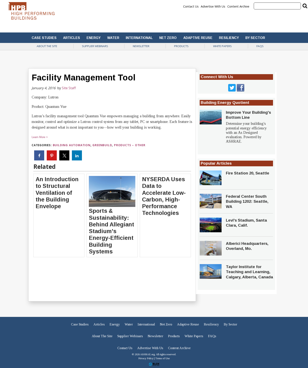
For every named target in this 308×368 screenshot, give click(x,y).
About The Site (47, 46)
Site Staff (69, 88)
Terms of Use (162, 358)
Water (113, 38)
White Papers (222, 46)
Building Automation (72, 145)
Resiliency (229, 38)
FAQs (260, 46)
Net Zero (168, 38)
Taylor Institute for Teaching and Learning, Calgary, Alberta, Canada (249, 272)
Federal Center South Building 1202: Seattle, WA (247, 201)
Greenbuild (102, 145)
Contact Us (191, 6)
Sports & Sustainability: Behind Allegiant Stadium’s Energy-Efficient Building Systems (111, 231)
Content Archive (238, 6)
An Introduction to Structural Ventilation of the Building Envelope (57, 192)
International (139, 38)
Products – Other (129, 145)
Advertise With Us (213, 6)
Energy (94, 38)
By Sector (255, 38)
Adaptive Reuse (197, 38)
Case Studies (44, 38)
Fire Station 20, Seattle (247, 173)
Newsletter (141, 46)
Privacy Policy (145, 358)
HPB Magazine (31, 12)
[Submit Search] (305, 6)
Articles (71, 38)
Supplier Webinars (95, 46)
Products (181, 46)
